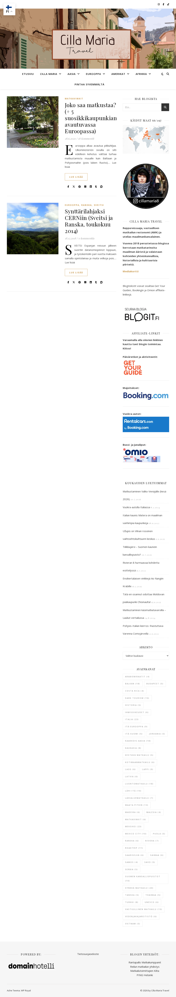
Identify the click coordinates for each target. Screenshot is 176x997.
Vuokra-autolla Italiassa (136, 507)
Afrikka (141, 74)
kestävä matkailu (139, 755)
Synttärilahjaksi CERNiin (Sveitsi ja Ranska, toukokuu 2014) (89, 220)
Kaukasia (133, 748)
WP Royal (26, 990)
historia (133, 705)
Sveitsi (99, 205)
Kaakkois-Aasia (138, 740)
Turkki (131, 902)
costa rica (134, 691)
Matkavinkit (74, 98)
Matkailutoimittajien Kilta (144, 970)
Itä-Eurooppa (136, 726)
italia (132, 719)
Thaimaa (153, 895)
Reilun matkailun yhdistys (145, 966)
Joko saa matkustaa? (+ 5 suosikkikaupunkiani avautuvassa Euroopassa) (92, 118)
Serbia (131, 869)
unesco (152, 902)
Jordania (157, 733)
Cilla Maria (48, 74)
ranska (132, 840)
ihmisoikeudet (137, 712)
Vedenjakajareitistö (141, 916)
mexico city (136, 833)
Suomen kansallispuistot (142, 878)
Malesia (153, 812)
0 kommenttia (86, 238)
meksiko (133, 826)
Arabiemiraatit (137, 676)
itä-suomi (134, 733)
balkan (132, 683)
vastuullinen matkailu (143, 909)
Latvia (131, 776)
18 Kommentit (86, 138)
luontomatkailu (139, 783)
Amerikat (118, 74)
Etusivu (28, 74)
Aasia (72, 74)
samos (131, 862)
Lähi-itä (133, 790)
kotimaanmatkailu (140, 762)
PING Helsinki (145, 975)
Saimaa (157, 855)
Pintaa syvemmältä (89, 84)
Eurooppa (93, 74)
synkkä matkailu (139, 888)
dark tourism (137, 698)
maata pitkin (136, 805)
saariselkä (134, 855)
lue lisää (76, 176)
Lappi (147, 769)
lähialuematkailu (139, 798)
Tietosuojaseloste (88, 954)
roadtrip (134, 848)
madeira (132, 812)
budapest (154, 683)
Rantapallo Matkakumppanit (145, 962)
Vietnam (132, 923)
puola (159, 833)
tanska (132, 895)
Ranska (86, 205)
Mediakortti (131, 271)
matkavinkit (135, 819)
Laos (130, 769)
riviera (152, 840)
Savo (149, 862)
